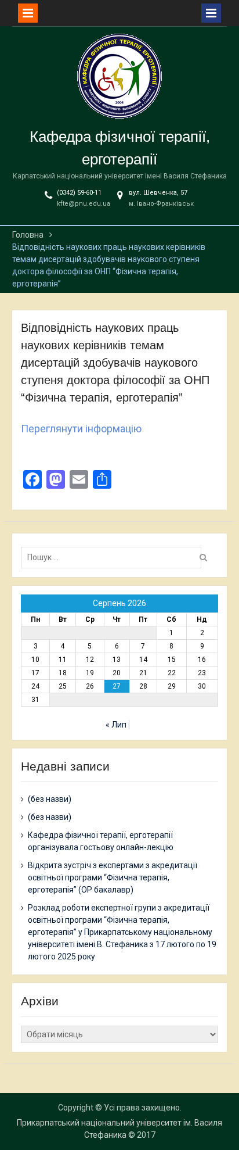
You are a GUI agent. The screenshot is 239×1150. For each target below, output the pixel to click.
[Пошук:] (114, 557)
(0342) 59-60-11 (79, 192)
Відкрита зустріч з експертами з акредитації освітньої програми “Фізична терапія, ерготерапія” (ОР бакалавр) (112, 877)
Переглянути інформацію (81, 428)
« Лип (116, 724)
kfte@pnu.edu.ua (83, 203)
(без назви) (49, 799)
